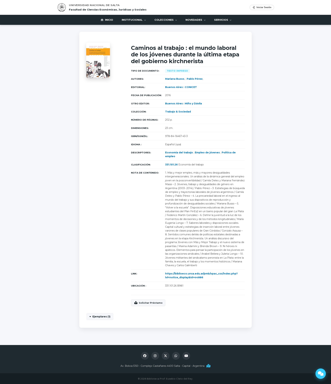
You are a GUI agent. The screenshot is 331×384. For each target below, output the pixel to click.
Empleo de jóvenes (207, 152)
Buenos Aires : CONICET (181, 87)
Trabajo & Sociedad (178, 111)
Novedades (194, 19)
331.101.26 (171, 164)
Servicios (221, 19)
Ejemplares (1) (101, 316)
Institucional (132, 19)
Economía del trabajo (179, 152)
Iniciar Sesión (264, 7)
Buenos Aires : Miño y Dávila (183, 103)
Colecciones (164, 19)
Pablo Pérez (195, 78)
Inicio (108, 19)
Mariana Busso (174, 78)
